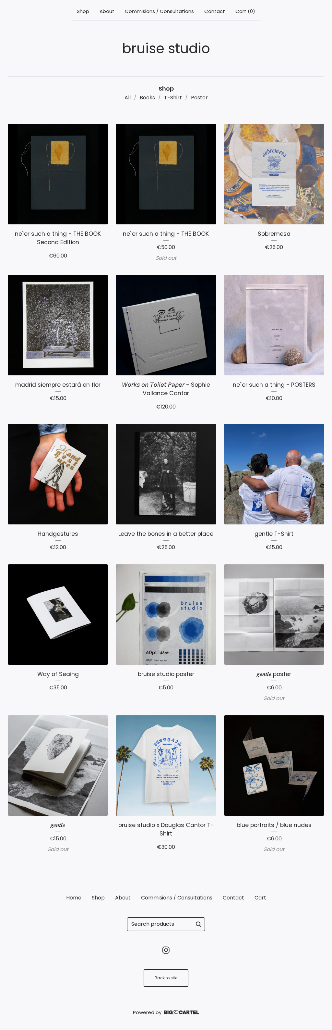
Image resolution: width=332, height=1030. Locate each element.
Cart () (245, 11)
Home (73, 897)
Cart (260, 897)
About (107, 11)
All (127, 97)
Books (147, 97)
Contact (214, 11)
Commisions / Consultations (159, 11)
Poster (199, 97)
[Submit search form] (198, 924)
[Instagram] (166, 950)
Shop (83, 11)
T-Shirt (173, 97)
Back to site (166, 978)
